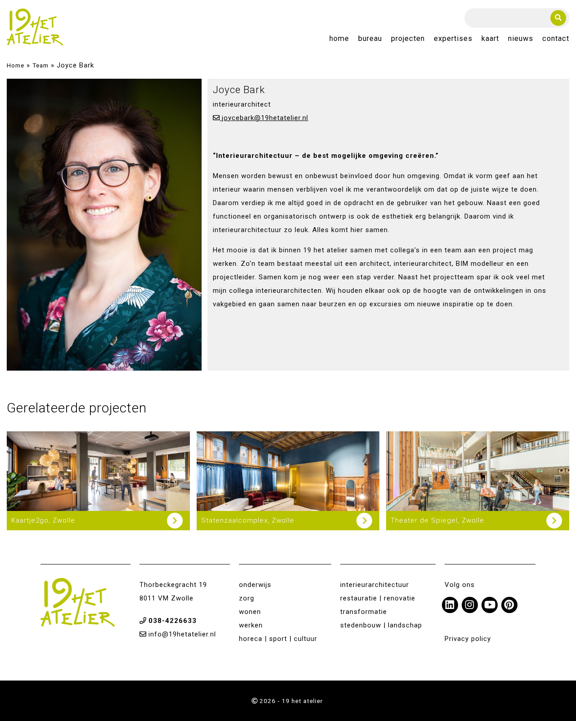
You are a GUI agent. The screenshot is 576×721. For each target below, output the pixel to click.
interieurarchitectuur (374, 585)
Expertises (453, 39)
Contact (555, 39)
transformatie (363, 612)
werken (251, 625)
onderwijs (255, 585)
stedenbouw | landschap (381, 625)
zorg (246, 598)
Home (339, 39)
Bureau (370, 39)
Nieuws (520, 39)
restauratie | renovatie (377, 598)
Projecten (408, 39)
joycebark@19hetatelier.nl (264, 118)
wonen (250, 612)
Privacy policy (468, 639)
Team (40, 65)
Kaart (490, 39)
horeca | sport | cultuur (278, 639)
